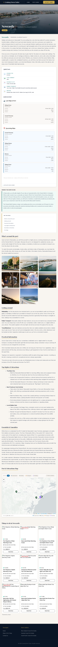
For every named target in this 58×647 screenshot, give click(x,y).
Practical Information (8, 223)
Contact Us (5, 635)
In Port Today (49, 2)
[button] (42, 497)
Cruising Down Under (12, 2)
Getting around (7, 221)
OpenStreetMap (44, 513)
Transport (29, 475)
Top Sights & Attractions (9, 225)
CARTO (54, 513)
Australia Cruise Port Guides (27, 633)
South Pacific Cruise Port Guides (28, 635)
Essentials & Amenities (9, 227)
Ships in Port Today (7, 633)
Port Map (6, 230)
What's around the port (9, 218)
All (8, 475)
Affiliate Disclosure (9, 185)
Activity (22, 475)
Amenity (36, 475)
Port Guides (35, 2)
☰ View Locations (50, 475)
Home (28, 2)
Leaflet (38, 513)
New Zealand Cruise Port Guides (28, 630)
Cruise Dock (14, 475)
